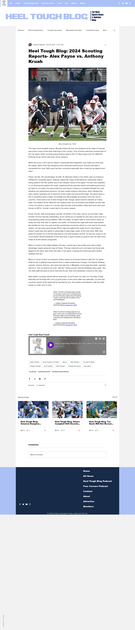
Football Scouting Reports (60, 373)
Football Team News (55, 30)
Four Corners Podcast (95, 488)
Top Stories (32, 373)
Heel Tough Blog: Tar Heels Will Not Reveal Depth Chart (100, 425)
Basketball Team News (74, 30)
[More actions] (105, 44)
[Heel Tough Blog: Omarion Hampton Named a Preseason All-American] (33, 411)
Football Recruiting (92, 30)
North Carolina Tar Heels (51, 364)
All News (88, 478)
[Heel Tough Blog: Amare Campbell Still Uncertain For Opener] (67, 411)
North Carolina (34, 364)
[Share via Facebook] (29, 381)
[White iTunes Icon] (130, 3)
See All (115, 399)
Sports (65, 364)
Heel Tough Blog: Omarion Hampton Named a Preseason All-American (33, 425)
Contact (87, 493)
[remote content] (67, 299)
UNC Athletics (74, 364)
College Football (35, 368)
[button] (114, 30)
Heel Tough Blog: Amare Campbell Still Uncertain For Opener (67, 425)
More (105, 30)
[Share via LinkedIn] (40, 381)
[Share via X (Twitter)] (35, 381)
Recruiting (87, 368)
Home (86, 473)
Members (88, 508)
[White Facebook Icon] (20, 506)
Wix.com (84, 515)
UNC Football (60, 368)
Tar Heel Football (88, 364)
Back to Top (3, 620)
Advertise (88, 503)
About (86, 498)
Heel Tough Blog (47, 17)
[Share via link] (45, 381)
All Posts (21, 30)
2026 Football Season (35, 30)
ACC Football (48, 368)
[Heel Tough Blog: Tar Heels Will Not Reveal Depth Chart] (101, 411)
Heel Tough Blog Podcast (97, 483)
